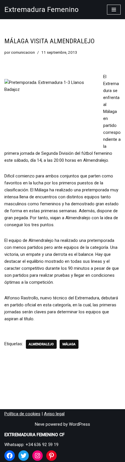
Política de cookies (22, 413)
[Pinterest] (51, 455)
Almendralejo (41, 344)
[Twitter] (23, 455)
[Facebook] (9, 455)
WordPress (79, 424)
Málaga (69, 344)
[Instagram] (37, 455)
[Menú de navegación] (114, 10)
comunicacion (23, 52)
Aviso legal (54, 413)
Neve (39, 424)
